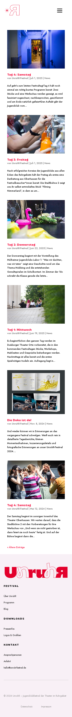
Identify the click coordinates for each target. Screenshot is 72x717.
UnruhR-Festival (20, 78)
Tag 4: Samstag (19, 75)
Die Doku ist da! (19, 420)
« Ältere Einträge (16, 547)
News (47, 78)
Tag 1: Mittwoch (19, 330)
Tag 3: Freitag (17, 160)
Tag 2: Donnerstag (21, 245)
